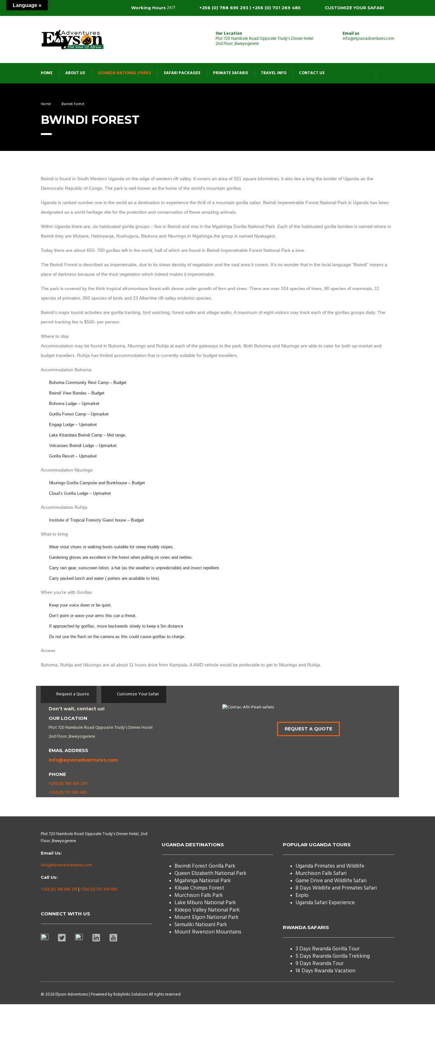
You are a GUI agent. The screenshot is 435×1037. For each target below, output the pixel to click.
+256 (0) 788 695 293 (68, 783)
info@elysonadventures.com (66, 865)
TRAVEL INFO (273, 73)
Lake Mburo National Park (205, 902)
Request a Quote (308, 729)
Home (46, 104)
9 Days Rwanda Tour (320, 963)
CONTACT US (311, 73)
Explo (302, 895)
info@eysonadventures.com (83, 760)
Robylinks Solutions (130, 994)
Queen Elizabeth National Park (210, 873)
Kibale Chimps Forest (199, 888)
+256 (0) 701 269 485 (68, 792)
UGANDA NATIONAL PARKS (124, 73)
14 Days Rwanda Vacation (325, 971)
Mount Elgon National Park (207, 917)
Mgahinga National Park (203, 881)
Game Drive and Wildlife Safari (331, 881)
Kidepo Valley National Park (207, 910)
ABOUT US (75, 73)
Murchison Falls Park (199, 895)
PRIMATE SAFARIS (230, 73)
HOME (47, 73)
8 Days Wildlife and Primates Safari (336, 888)
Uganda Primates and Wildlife (330, 866)
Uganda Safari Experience (325, 902)
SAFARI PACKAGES (182, 73)
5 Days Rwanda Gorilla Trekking (333, 956)
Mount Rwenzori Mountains (208, 932)
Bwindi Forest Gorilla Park (205, 866)
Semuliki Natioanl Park (201, 924)
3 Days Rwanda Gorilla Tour (328, 949)
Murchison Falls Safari (321, 873)
